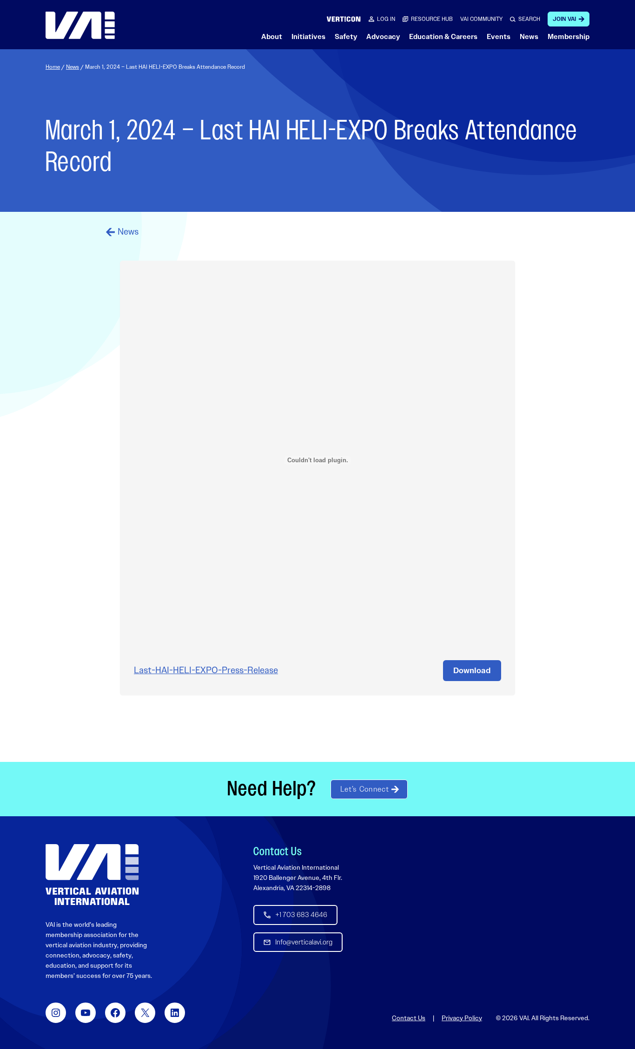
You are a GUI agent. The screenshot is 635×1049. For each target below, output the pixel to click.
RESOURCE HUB (432, 19)
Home (53, 67)
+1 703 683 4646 (301, 914)
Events (498, 36)
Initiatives (308, 36)
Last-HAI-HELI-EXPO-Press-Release (206, 670)
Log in (386, 19)
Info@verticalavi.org (303, 942)
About (271, 36)
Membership (568, 36)
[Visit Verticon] (343, 19)
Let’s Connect (364, 789)
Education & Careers (443, 36)
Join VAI (564, 19)
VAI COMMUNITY (481, 19)
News (529, 36)
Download (472, 670)
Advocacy (383, 36)
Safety (346, 36)
